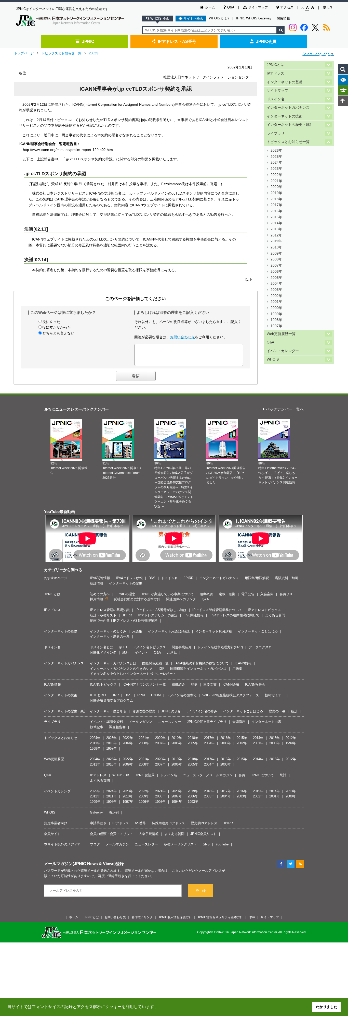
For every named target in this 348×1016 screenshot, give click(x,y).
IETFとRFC (98, 695)
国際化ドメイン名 (103, 652)
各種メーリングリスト (180, 844)
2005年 (276, 278)
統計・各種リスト (103, 615)
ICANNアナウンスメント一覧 (144, 684)
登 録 (201, 891)
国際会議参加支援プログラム (111, 700)
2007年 (276, 265)
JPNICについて (262, 775)
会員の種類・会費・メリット (111, 834)
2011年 (276, 241)
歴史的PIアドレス (204, 823)
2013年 (276, 229)
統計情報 (96, 583)
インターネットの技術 (284, 116)
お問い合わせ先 (182, 337)
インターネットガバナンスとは (113, 663)
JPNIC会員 (266, 41)
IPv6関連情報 (100, 578)
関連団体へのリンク (181, 599)
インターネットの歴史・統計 (290, 125)
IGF (161, 669)
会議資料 (239, 722)
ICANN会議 (230, 684)
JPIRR (188, 578)
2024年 (276, 162)
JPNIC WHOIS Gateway (253, 18)
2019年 (276, 193)
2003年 (276, 290)
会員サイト (52, 834)
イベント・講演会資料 (106, 722)
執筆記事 (96, 727)
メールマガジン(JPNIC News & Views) (80, 863)
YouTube (222, 844)
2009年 (276, 253)
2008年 (276, 259)
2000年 (276, 308)
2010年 (276, 247)
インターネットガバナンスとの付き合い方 (121, 669)
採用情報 (283, 18)
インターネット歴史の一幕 (110, 636)
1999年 (276, 314)
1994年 (176, 802)
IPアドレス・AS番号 (177, 41)
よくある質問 (275, 615)
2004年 (276, 283)
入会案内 (267, 594)
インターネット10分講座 (213, 631)
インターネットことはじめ (258, 631)
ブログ (95, 844)
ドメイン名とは (101, 647)
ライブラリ (276, 133)
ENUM (156, 695)
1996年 (144, 802)
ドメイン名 (276, 99)
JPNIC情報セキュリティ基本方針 (220, 917)
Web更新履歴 (54, 759)
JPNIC (88, 41)
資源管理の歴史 (143, 711)
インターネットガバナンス (288, 108)
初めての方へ (100, 594)
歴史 (194, 684)
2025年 (276, 157)
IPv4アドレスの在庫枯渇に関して (234, 615)
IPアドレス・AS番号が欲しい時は (161, 610)
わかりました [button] (326, 1007)
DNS (152, 578)
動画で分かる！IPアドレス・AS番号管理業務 (123, 621)
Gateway (96, 812)
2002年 (94, 53)
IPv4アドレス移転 (129, 578)
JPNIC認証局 (145, 775)
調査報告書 (117, 727)
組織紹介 (178, 684)
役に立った (51, 322)
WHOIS (273, 359)
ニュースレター (169, 722)
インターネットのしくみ (108, 631)
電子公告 (248, 594)
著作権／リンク (142, 917)
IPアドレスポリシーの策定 (158, 615)
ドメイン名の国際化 (181, 695)
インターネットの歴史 (125, 583)
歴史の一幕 (277, 711)
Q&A (230, 7)
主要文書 (210, 684)
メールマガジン (140, 722)
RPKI (141, 695)
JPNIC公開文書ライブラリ (206, 722)
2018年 (276, 199)
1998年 (276, 320)
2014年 (276, 223)
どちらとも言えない (58, 333)
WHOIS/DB (120, 775)
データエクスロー (262, 647)
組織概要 (206, 594)
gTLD (123, 647)
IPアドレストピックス (264, 610)
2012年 (276, 235)
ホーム (210, 7)
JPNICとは (275, 65)
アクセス (286, 7)
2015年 (276, 217)
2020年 (276, 187)
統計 (125, 652)
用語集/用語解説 (257, 578)
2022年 (276, 175)
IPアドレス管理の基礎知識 (110, 610)
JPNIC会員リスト (203, 834)
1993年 (193, 802)
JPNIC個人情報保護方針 (175, 917)
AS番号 (140, 823)
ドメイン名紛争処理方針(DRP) (220, 647)
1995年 (160, 802)
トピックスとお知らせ (60, 738)
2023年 (276, 169)
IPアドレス (275, 73)
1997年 (276, 326)
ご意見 (172, 652)
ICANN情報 (243, 663)
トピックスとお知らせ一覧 (61, 53)
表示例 (114, 812)
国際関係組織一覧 (155, 663)
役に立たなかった (56, 327)
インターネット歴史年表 (108, 711)
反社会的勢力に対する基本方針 (137, 599)
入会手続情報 (149, 834)
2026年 (276, 150)
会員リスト (287, 594)
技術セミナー (275, 695)
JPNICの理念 (125, 594)
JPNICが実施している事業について (167, 594)
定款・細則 (227, 594)
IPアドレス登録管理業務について (217, 610)
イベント (141, 652)
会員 (241, 775)
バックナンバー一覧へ (285, 409)
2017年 (276, 205)
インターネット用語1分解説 (169, 631)
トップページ (24, 53)
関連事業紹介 (182, 647)
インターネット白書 (266, 722)
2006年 (276, 271)
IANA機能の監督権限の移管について (202, 663)
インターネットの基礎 (284, 82)
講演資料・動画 (286, 578)
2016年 (276, 211)
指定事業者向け (55, 823)
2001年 (276, 302)
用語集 (137, 631)
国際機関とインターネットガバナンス (198, 669)
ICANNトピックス (103, 684)
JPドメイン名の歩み (202, 711)
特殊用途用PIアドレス (168, 823)
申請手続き (98, 823)
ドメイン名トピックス (149, 647)
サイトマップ (258, 7)
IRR (116, 695)
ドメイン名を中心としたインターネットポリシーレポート (133, 674)
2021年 (276, 181)
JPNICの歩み (171, 711)
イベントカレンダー (283, 351)
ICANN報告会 (255, 684)
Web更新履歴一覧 (281, 334)
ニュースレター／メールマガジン (208, 775)
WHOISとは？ (219, 18)
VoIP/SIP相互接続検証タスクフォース (230, 695)
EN (329, 7)
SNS (206, 844)
